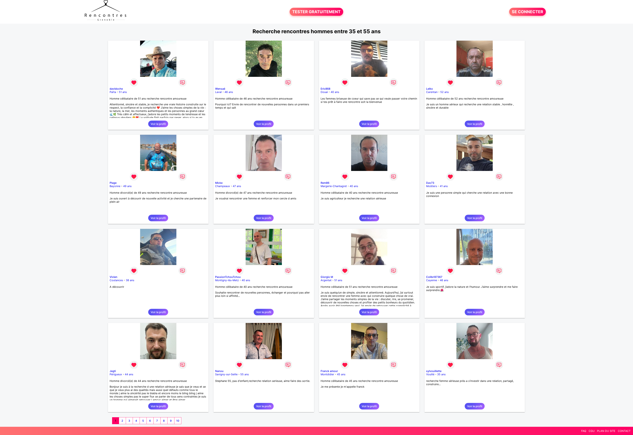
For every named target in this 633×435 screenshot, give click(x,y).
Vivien (113, 277)
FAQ (583, 431)
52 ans (444, 92)
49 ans (127, 186)
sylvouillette (433, 371)
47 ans (237, 186)
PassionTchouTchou (228, 277)
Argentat (326, 280)
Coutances (116, 280)
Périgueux (116, 374)
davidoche (116, 88)
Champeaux (222, 186)
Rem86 (325, 182)
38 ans (130, 280)
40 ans (335, 92)
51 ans (123, 92)
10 (177, 420)
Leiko (429, 88)
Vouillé (430, 374)
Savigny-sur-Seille (226, 374)
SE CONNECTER (527, 11)
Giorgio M (327, 277)
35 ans (441, 374)
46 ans (229, 92)
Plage (113, 182)
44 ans (129, 374)
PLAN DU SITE (606, 431)
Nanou (219, 371)
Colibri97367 (434, 277)
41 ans (444, 186)
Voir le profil (158, 124)
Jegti (113, 371)
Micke (219, 182)
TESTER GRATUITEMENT (316, 11)
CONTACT (624, 431)
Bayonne (115, 186)
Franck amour (329, 371)
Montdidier (327, 374)
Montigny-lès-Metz (227, 280)
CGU (592, 431)
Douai (324, 92)
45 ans (341, 374)
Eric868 (325, 88)
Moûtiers (431, 186)
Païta (113, 92)
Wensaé (220, 88)
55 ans (244, 374)
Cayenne (431, 280)
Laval (218, 92)
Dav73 (430, 182)
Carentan (431, 92)
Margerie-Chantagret (334, 186)
